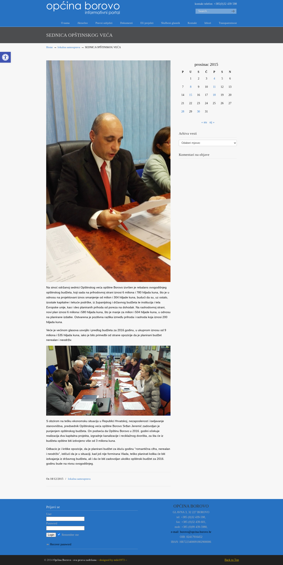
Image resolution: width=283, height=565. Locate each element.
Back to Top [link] (232, 559)
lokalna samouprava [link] (69, 47)
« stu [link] (204, 122)
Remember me (70, 534)
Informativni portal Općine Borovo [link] (83, 8)
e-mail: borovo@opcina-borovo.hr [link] (191, 531)
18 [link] (214, 94)
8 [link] (190, 86)
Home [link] (49, 47)
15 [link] (190, 94)
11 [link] (214, 86)
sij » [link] (211, 122)
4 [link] (214, 78)
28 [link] (182, 111)
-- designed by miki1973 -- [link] (112, 560)
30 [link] (198, 111)
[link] (5, 57)
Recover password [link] (60, 544)
